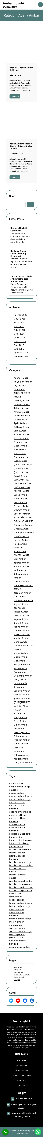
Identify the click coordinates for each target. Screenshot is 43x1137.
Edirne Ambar (21, 498)
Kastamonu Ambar (23, 600)
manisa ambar (16, 909)
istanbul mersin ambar (21, 887)
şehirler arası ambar (19, 947)
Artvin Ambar (20, 419)
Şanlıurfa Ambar (22, 698)
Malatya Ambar (22, 634)
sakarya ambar (17, 928)
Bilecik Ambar (21, 442)
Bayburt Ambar (21, 438)
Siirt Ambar (19, 713)
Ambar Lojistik (14, 3)
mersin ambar (16, 921)
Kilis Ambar (19, 607)
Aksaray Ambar (22, 400)
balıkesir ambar (17, 824)
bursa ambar (16, 837)
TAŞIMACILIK (20, 728)
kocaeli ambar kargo (20, 906)
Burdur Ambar (21, 457)
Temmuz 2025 (21, 356)
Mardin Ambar (21, 641)
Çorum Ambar (21, 472)
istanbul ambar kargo (20, 862)
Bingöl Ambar (21, 445)
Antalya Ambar (21, 411)
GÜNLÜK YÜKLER (21, 536)
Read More (15, 96)
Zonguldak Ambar (23, 762)
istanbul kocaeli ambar (21, 881)
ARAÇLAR (17, 970)
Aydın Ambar (20, 423)
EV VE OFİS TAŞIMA (23, 517)
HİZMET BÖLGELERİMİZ (22, 975)
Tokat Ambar (20, 736)
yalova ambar (16, 937)
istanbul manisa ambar (21, 884)
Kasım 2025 (20, 341)
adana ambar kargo (19, 786)
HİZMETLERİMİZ (19, 977)
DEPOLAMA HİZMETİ (23, 479)
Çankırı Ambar (21, 468)
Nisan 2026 (19, 322)
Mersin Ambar (21, 653)
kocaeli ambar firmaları (21, 903)
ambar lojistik (16, 789)
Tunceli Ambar (21, 743)
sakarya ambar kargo (20, 931)
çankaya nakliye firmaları (17, 942)
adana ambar (16, 783)
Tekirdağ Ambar (22, 732)
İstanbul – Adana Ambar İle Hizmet (21, 68)
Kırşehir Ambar (21, 619)
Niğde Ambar (20, 668)
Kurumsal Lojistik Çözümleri (19, 229)
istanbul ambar (17, 852)
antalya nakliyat (17, 815)
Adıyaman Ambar (23, 381)
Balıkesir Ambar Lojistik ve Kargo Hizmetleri (18, 253)
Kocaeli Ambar (21, 622)
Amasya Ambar (22, 404)
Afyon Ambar (20, 385)
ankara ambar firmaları (21, 796)
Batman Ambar (21, 434)
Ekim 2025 (19, 345)
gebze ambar (16, 846)
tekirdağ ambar (17, 934)
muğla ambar (16, 925)
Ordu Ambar (20, 672)
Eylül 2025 (19, 348)
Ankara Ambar (21, 408)
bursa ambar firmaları (20, 840)
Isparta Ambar (21, 562)
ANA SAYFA (18, 967)
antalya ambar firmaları (17, 807)
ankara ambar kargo (20, 799)
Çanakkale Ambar (23, 464)
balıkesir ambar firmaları (17, 829)
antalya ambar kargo (20, 811)
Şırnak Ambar (21, 724)
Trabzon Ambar (22, 739)
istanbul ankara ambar (21, 865)
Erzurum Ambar (22, 509)
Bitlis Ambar (20, 449)
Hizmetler (18, 547)
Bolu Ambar (20, 453)
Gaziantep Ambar (23, 524)
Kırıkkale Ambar (21, 611)
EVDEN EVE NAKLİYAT (23, 521)
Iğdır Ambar (20, 558)
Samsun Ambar (22, 694)
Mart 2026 (19, 326)
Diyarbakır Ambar (23, 483)
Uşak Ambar (20, 747)
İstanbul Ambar (21, 566)
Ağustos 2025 (21, 352)
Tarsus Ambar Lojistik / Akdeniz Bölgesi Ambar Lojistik (21, 279)
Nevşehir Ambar (22, 664)
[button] (38, 1131)
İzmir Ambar (20, 570)
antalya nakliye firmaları (17, 820)
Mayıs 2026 (19, 318)
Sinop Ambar (20, 717)
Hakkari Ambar (21, 540)
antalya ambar (17, 802)
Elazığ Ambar (20, 502)
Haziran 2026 (20, 315)
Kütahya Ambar (22, 630)
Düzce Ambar (21, 494)
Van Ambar (19, 751)
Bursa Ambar (20, 460)
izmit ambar (15, 896)
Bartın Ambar (20, 430)
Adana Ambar (21, 377)
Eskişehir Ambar (22, 513)
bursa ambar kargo (19, 843)
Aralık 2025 (19, 337)
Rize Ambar (19, 687)
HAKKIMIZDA (18, 972)
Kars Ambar (20, 596)
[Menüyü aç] (40, 4)
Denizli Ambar (21, 475)
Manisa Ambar (21, 638)
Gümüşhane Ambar (24, 532)
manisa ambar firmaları (16, 914)
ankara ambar (16, 793)
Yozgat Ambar (21, 758)
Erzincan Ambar (22, 506)
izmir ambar (15, 893)
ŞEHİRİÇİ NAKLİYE (22, 702)
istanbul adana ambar (20, 849)
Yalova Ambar (21, 754)
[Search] (30, 204)
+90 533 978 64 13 (24, 1098)
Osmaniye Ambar (23, 675)
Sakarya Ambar (22, 690)
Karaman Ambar (22, 592)
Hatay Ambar (20, 543)
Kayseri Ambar (21, 604)
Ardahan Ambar (22, 415)
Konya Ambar (21, 626)
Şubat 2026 (19, 330)
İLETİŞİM (17, 979)
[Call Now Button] (5, 1132)
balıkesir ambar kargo (20, 833)
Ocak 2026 (19, 333)
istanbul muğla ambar (20, 890)
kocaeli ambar (16, 899)
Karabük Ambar (22, 581)
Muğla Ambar (21, 656)
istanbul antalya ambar (17, 870)
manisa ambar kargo (20, 918)
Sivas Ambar (20, 721)
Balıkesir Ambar (22, 426)
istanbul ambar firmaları (17, 857)
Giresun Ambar (21, 528)
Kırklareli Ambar (22, 615)
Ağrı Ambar (19, 389)
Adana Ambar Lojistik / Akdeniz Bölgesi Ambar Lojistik (21, 146)
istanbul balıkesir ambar (17, 876)
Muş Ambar (19, 660)
